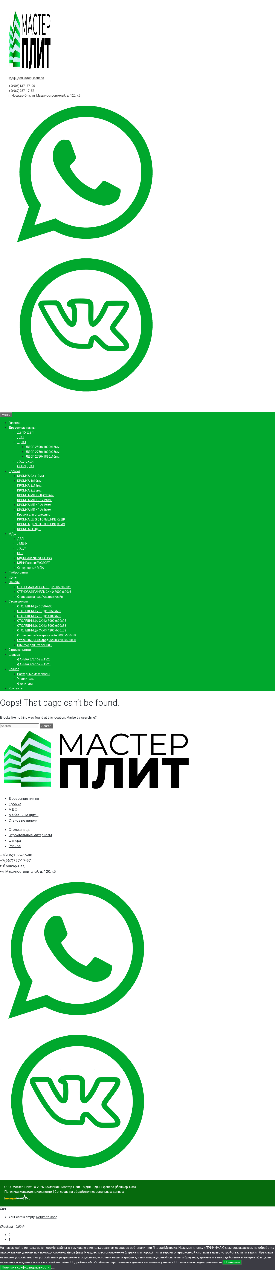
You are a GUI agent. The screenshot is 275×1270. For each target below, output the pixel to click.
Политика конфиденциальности (28, 1192)
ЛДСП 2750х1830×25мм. (43, 452)
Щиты (13, 577)
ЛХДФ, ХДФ (25, 461)
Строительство (20, 650)
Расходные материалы (33, 674)
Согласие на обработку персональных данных (89, 1192)
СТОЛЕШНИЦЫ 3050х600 (34, 606)
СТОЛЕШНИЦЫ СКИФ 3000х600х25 (41, 620)
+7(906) (22, 86)
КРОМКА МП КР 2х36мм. (34, 509)
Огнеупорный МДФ (30, 567)
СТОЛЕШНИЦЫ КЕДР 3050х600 (39, 611)
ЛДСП (21, 442)
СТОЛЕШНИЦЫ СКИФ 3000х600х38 (41, 625)
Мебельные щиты (23, 815)
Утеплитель (25, 678)
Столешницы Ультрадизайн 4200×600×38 (46, 640)
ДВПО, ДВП (25, 432)
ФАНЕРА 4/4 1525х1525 (33, 664)
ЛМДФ (22, 543)
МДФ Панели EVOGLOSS (34, 558)
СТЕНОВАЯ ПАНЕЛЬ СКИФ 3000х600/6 (44, 591)
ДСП (20, 437)
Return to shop (46, 1217)
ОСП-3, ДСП (25, 466)
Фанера (14, 655)
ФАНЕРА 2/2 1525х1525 (33, 659)
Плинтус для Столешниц (34, 645)
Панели (14, 582)
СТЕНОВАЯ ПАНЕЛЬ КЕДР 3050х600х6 (44, 587)
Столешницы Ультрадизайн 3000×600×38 (46, 635)
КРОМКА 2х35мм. (29, 490)
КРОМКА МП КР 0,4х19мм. (35, 495)
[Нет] (53, 1268)
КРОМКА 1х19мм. (29, 481)
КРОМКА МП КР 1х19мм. (34, 500)
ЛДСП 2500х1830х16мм (43, 447)
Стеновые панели (23, 820)
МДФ (13, 534)
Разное (14, 669)
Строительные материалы (30, 835)
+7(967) (21, 91)
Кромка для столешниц (33, 514)
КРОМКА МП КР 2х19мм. (34, 505)
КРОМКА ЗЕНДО (29, 529)
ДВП (20, 538)
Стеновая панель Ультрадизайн (40, 596)
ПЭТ (20, 553)
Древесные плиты (22, 427)
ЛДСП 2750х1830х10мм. (43, 456)
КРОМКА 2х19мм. (29, 485)
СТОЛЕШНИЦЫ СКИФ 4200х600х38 (41, 630)
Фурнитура (25, 683)
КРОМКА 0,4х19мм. (30, 476)
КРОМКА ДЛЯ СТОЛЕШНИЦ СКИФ (41, 524)
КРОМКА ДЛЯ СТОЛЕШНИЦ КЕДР (41, 519)
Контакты (16, 688)
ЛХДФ (21, 548)
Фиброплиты (18, 572)
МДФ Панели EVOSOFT (33, 562)
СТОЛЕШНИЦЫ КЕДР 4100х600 (39, 616)
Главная (14, 423)
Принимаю (232, 1262)
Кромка (14, 471)
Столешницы (18, 601)
